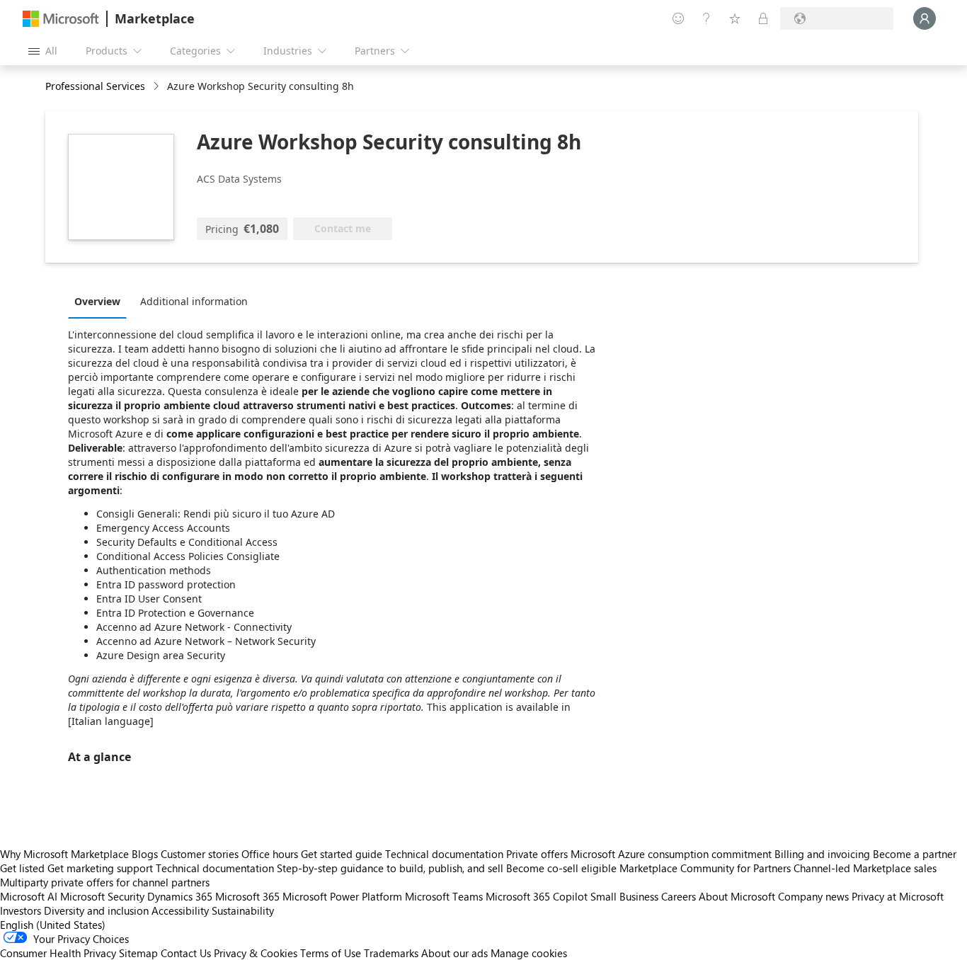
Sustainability (243, 910)
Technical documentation (444, 854)
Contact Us (186, 953)
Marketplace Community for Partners (705, 868)
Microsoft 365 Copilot (537, 896)
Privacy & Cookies (255, 953)
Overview (97, 301)
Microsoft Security (102, 896)
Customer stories (200, 854)
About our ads (454, 953)
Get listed (22, 868)
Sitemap (138, 953)
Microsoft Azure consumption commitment (672, 854)
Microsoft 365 (247, 896)
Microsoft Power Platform (342, 896)
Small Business (624, 896)
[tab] (101, 300)
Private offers (537, 854)
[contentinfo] (157, 86)
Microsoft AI (28, 896)
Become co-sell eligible (561, 868)
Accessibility (180, 910)
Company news (813, 896)
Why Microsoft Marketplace (64, 854)
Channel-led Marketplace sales (865, 868)
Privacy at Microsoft (898, 896)
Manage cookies (529, 953)
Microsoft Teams (444, 896)
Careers (678, 896)
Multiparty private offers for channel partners (105, 882)
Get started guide (341, 854)
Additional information (194, 301)
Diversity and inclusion (96, 910)
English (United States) (52, 925)
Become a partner (914, 854)
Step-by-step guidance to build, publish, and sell (390, 868)
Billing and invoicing (822, 854)
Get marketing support (100, 868)
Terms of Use (330, 953)
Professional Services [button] (95, 86)
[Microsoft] (61, 19)
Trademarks (391, 953)
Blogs (145, 854)
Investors (20, 910)
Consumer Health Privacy (58, 953)
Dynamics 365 (179, 896)
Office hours (269, 854)
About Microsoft (737, 896)
